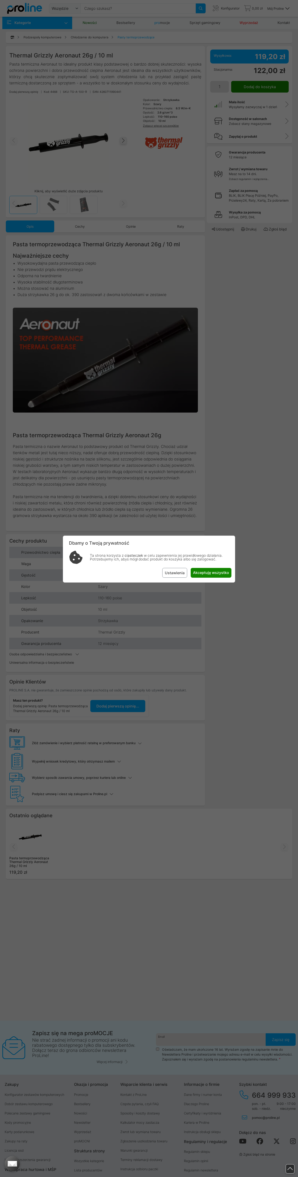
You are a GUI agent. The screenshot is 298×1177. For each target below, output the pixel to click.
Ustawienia (175, 572)
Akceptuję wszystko (211, 572)
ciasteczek (134, 555)
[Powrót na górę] (290, 1169)
